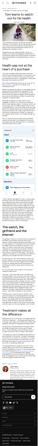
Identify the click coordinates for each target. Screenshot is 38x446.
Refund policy (26, 445)
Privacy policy (6, 442)
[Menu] (3, 3)
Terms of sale (15, 442)
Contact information (16, 445)
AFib (17, 102)
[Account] (29, 3)
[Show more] (18, 433)
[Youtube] (10, 406)
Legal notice (5, 445)
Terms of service (24, 442)
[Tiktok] (14, 406)
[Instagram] (7, 406)
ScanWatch (11, 84)
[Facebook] (3, 406)
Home (4, 8)
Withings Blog (12, 8)
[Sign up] (32, 401)
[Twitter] (17, 406)
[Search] (7, 3)
